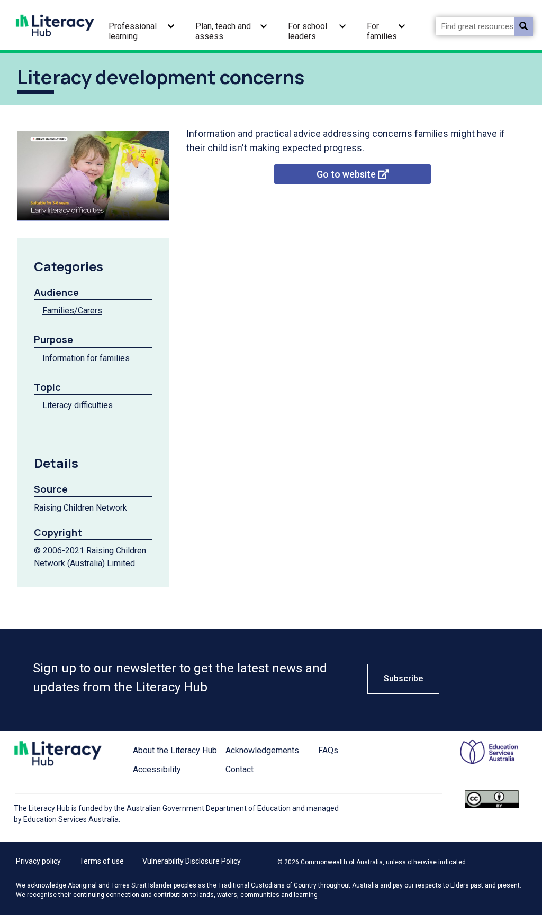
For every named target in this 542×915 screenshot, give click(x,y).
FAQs (328, 750)
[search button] (523, 26)
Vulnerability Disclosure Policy (191, 861)
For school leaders (307, 31)
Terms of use (101, 861)
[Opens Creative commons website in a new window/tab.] (492, 812)
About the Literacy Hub (175, 750)
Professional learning (133, 31)
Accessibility (157, 769)
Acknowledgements (262, 750)
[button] (171, 25)
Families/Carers (72, 311)
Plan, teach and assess (223, 31)
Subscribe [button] (403, 678)
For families (382, 31)
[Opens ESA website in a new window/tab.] (483, 764)
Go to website (347, 174)
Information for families (86, 358)
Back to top (511, 803)
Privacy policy (38, 861)
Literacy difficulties (77, 405)
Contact (239, 769)
